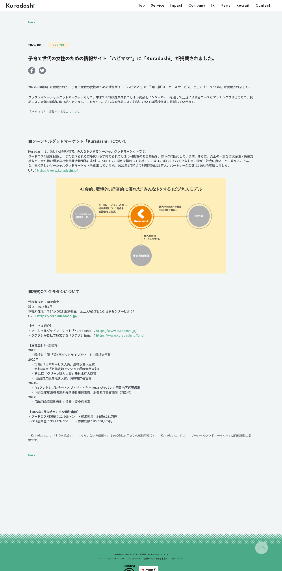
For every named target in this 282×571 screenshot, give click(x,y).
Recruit (243, 5)
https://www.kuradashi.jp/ (57, 170)
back (31, 22)
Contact (263, 5)
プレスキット (134, 558)
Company (196, 5)
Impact (176, 5)
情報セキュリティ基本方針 (155, 558)
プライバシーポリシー (114, 558)
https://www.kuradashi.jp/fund (120, 335)
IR (213, 5)
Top (141, 5)
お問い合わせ (177, 558)
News (225, 5)
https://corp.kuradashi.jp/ (57, 316)
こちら (74, 111)
